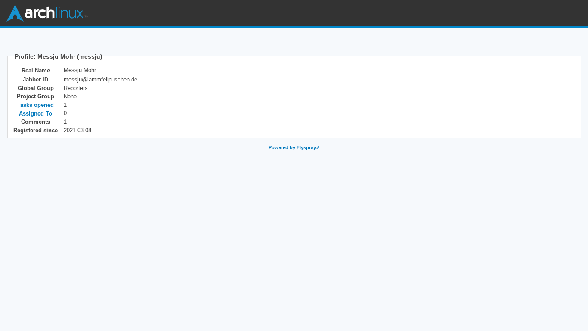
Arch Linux (47, 13)
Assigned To (35, 113)
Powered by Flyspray (292, 147)
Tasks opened (35, 105)
